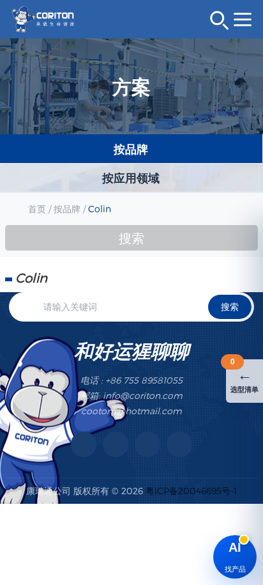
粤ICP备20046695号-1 (191, 490)
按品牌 (67, 208)
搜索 (230, 306)
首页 (37, 208)
